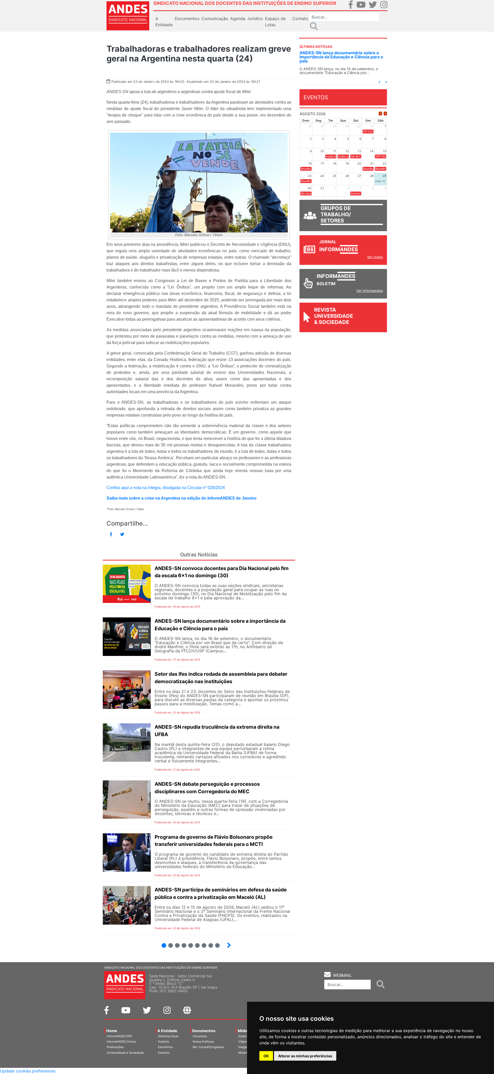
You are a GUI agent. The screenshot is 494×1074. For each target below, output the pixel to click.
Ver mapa (209, 987)
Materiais (244, 1052)
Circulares (200, 1036)
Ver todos (375, 257)
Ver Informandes (369, 290)
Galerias (244, 1036)
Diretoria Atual (168, 1036)
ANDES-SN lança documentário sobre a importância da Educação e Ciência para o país (341, 57)
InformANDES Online (121, 1041)
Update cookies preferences (27, 1070)
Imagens (244, 1047)
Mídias (244, 1030)
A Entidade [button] (164, 21)
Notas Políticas (203, 1041)
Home (111, 1030)
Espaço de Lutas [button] (275, 21)
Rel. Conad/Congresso (208, 1047)
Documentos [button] (187, 18)
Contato (300, 18)
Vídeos (243, 1041)
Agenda (237, 18)
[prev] (380, 113)
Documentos (203, 1030)
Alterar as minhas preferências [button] (305, 1056)
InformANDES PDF (119, 1036)
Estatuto (164, 1052)
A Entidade (167, 1030)
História (163, 1041)
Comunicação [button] (214, 18)
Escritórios (165, 1047)
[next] (385, 113)
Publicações (115, 1047)
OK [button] (266, 1056)
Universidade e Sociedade (125, 1052)
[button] (379, 82)
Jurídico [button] (255, 18)
